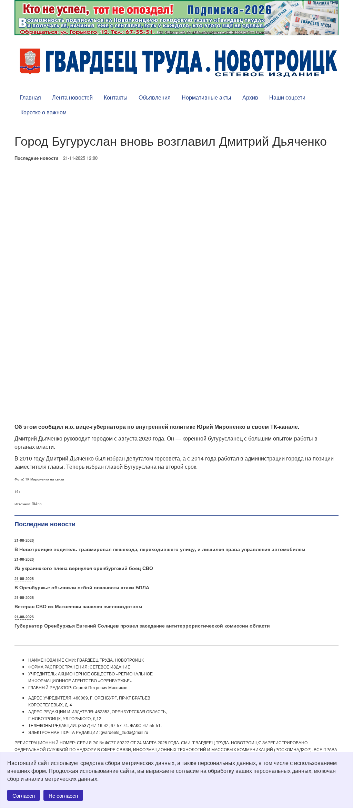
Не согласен (63, 795)
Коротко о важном (43, 112)
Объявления (155, 97)
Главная (30, 97)
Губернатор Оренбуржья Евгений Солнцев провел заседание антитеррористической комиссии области (142, 625)
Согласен (23, 795)
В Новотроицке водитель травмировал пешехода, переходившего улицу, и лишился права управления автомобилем (159, 549)
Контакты (116, 97)
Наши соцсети (287, 97)
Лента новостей (72, 97)
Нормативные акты (206, 97)
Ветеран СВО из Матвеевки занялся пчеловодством (78, 606)
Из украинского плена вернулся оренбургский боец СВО (83, 567)
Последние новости (36, 158)
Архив (250, 97)
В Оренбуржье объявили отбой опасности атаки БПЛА (81, 587)
